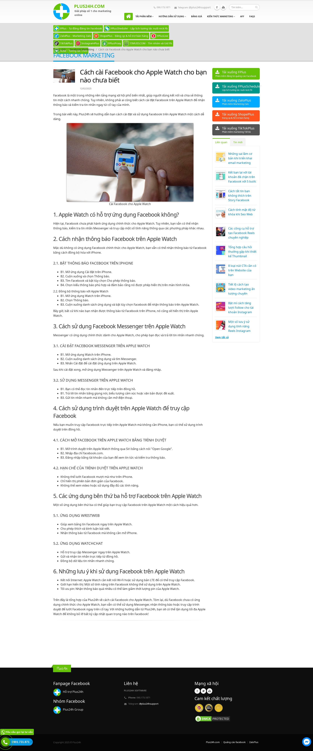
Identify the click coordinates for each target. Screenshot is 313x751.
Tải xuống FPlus (235, 74)
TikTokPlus (66, 43)
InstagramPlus (90, 43)
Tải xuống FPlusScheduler (241, 88)
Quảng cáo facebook (234, 742)
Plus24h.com (213, 742)
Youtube (223, 7)
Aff (242, 16)
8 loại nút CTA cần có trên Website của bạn (242, 270)
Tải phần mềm (143, 16)
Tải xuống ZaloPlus (236, 101)
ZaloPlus (253, 742)
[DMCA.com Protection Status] (213, 718)
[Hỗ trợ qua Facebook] (306, 742)
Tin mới (238, 142)
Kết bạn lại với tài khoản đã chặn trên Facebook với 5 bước (242, 176)
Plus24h (93, 600)
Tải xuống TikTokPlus (238, 129)
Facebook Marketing (82, 49)
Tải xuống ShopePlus (238, 115)
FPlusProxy (114, 43)
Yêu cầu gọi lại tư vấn (19, 732)
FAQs (252, 16)
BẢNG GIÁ (196, 16)
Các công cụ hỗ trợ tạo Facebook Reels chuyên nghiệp (241, 232)
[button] (306, 742)
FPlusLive (162, 36)
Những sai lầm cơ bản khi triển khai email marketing (240, 158)
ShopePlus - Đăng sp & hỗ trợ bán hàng (124, 36)
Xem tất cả (222, 337)
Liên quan (221, 142)
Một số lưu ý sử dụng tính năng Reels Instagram (239, 326)
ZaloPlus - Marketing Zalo (75, 36)
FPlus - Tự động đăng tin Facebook (81, 28)
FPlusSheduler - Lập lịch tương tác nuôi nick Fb (139, 28)
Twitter (203, 691)
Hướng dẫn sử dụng (172, 16)
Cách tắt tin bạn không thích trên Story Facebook (239, 195)
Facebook (217, 7)
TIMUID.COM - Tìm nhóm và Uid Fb (151, 43)
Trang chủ (59, 49)
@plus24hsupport (200, 7)
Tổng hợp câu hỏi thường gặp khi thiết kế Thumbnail (242, 251)
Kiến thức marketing (220, 16)
